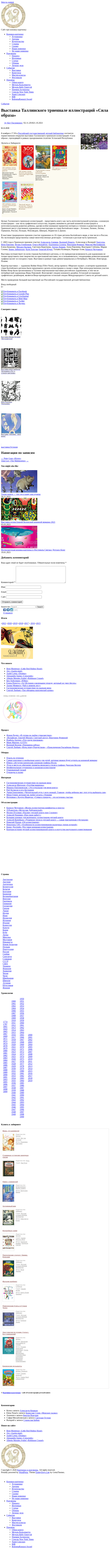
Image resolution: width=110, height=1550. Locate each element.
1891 (5, 1077)
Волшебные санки (10, 1231)
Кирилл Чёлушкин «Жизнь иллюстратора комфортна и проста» (35, 808)
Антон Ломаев (58, 247)
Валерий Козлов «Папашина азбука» (23, 745)
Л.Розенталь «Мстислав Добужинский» (24, 810)
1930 (13, 1068)
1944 (13, 1102)
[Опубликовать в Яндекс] (13, 303)
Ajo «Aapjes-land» (14, 671)
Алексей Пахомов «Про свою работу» (23, 815)
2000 (30, 1035)
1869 (5, 1036)
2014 (30, 1068)
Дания (5, 911)
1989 (22, 1093)
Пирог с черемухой (10, 1182)
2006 (30, 1049)
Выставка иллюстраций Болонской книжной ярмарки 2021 (28, 522)
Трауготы (100, 242)
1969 (22, 1044)
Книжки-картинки (14, 34)
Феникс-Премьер (21, 1371)
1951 (22, 1001)
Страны (15, 44)
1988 (22, 1090)
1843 (5, 1029)
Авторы (15, 39)
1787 (5, 1024)
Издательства (18, 41)
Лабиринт (19, 1211)
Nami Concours (18, 94)
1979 (22, 1068)
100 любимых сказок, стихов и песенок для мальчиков (9, 205)
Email (3, 592)
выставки (5, 447)
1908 (13, 1015)
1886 (5, 1065)
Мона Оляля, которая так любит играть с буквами (29, 795)
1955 (22, 1011)
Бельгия (6, 889)
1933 (13, 1076)
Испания (7, 920)
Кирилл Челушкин (93, 249)
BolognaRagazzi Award (22, 99)
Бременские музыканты (12, 1366)
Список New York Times (23, 92)
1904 (13, 1008)
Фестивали (17, 77)
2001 (30, 1037)
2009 (30, 1056)
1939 (13, 1090)
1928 (13, 1064)
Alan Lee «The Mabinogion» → (15, 461)
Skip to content (7, 2)
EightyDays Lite (43, 1472)
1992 (22, 1100)
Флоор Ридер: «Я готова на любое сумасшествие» (29, 735)
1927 (13, 1061)
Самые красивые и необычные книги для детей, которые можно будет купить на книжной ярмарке (51, 760)
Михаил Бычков (23, 247)
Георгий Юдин (45, 249)
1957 (22, 1015)
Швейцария (8, 978)
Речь (27, 1160)
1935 (13, 1080)
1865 (5, 1031)
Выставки (16, 70)
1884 (5, 1060)
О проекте (8, 613)
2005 (30, 1047)
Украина (6, 966)
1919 (13, 1042)
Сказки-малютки (21, 1374)
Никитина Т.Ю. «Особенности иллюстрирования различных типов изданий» (41, 824)
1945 (13, 1105)
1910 (13, 1020)
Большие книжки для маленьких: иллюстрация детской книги (34, 817)
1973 (22, 1054)
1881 (5, 1053)
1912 (13, 1025)
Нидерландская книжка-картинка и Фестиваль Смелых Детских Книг (33, 550)
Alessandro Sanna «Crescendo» (19, 676)
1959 (22, 1020)
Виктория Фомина (75, 244)
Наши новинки (19, 48)
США (5, 964)
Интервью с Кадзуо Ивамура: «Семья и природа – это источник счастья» (39, 797)
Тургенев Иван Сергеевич (21, 1355)
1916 (13, 1035)
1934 (13, 1078)
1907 (13, 1013)
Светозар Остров (43, 1418)
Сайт (3, 597)
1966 (22, 1037)
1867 (5, 1034)
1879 (5, 1048)
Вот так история (21, 1139)
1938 (13, 1088)
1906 (13, 1011)
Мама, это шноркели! (11, 1131)
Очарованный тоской (16, 770)
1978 (22, 1066)
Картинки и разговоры (12, 1393)
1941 (13, 1095)
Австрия (6, 882)
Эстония (14, 447)
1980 (22, 1071)
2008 (30, 1054)
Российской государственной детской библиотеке (41, 133)
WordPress (23, 1472)
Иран (5, 915)
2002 (30, 1040)
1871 (5, 1038)
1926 (13, 1059)
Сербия (6, 954)
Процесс (16, 56)
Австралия (7, 879)
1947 (13, 1109)
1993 (22, 1102)
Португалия (8, 949)
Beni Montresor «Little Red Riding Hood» (24, 669)
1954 (22, 1008)
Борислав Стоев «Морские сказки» (42, 1413)
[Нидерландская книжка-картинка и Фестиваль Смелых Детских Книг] (19, 547)
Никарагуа (7, 942)
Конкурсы (16, 73)
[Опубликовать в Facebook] (14, 291)
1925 (13, 1056)
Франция (7, 968)
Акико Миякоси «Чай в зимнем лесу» (23, 685)
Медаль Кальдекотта (21, 85)
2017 (26, 623)
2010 (30, 1059)
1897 (5, 1087)
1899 (5, 1091)
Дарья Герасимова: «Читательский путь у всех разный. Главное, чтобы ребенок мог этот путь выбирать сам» (56, 792)
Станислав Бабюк (31, 1420)
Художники (17, 36)
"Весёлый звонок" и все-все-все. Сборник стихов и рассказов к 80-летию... (25, 207)
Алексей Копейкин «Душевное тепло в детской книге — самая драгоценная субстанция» (47, 820)
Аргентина (8, 884)
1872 (5, 1041)
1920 (13, 1044)
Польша (6, 947)
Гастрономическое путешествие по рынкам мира (28, 688)
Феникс (18, 1339)
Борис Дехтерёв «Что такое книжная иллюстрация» (30, 827)
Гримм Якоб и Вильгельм (22, 1378)
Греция (6, 908)
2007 (30, 1052)
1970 (22, 1047)
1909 (13, 1018)
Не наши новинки (20, 51)
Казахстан (7, 925)
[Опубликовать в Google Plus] (15, 294)
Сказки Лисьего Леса (20, 1238)
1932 (13, 1073)
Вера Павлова (7, 244)
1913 (13, 1028)
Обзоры (15, 63)
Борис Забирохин (17, 249)
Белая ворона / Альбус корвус (21, 1187)
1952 (22, 1003)
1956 (22, 1013)
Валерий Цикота (66, 242)
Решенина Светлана (22, 1142)
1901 (13, 1003)
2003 (30, 1042)
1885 (5, 1063)
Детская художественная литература (21, 1215)
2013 (30, 1066)
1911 (13, 1023)
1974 (22, 1056)
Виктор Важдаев (30, 1415)
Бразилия (7, 894)
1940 (13, 1093)
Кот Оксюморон (14, 123)
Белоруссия (8, 887)
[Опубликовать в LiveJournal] (15, 296)
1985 (22, 1083)
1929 (13, 1066)
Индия (6, 913)
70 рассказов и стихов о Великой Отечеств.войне (43, 172)
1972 (22, 1052)
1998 (22, 1114)
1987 (22, 1088)
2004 (30, 1044)
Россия (6, 952)
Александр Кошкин (29, 1410)
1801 (5, 1026)
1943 (13, 1100)
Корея (5, 930)
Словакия (7, 959)
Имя (3, 587)
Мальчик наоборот (10, 1282)
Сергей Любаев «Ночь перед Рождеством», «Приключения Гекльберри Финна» (42, 747)
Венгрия (6, 899)
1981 (22, 1073)
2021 (4, 623)
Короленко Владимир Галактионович (21, 1359)
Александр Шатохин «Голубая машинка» (25, 785)
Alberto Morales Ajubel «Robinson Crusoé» (25, 678)
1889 (5, 1072)
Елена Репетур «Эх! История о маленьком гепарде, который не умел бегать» (41, 683)
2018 (21, 623)
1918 (13, 1040)
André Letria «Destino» (16, 673)
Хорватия (7, 971)
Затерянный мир (9, 1206)
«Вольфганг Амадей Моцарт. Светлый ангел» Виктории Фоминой (37, 738)
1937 (13, 1085)
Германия (7, 903)
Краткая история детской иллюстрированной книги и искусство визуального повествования (49, 829)
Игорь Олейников (23, 244)
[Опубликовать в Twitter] (13, 301)
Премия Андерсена (20, 89)
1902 (13, 1006)
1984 (22, 1080)
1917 (13, 1037)
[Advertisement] (55, 851)
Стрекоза (19, 1286)
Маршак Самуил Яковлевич (7, 177)
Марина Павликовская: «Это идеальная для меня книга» (32, 787)
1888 (5, 1070)
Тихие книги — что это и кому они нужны (21, 494)
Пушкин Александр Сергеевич (21, 1348)
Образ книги (17, 82)
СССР (5, 961)
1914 (13, 1030)
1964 (22, 1032)
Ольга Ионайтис (40, 244)
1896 (5, 1084)
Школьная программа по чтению (22, 1343)
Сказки (15, 46)
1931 (13, 1071)
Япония (6, 988)
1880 (5, 1051)
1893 (5, 1079)
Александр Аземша (49, 242)
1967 (22, 1040)
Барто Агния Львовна (9, 174)
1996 (22, 1109)
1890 (5, 1075)
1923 (13, 1052)
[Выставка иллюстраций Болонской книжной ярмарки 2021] (19, 520)
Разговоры (11, 53)
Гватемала (7, 901)
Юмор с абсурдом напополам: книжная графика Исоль (31, 763)
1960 (22, 1023)
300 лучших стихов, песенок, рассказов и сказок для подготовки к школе (26, 174)
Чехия (5, 973)
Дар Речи (24, 1163)
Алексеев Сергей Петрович (41, 176)
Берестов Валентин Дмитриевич (8, 211)
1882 (5, 1055)
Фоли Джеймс (20, 1270)
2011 (30, 1061)
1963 (22, 1030)
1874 (5, 1043)
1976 (22, 1061)
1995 (22, 1107)
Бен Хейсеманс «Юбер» (17, 681)
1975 (22, 1059)
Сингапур (7, 956)
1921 (13, 1047)
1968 (22, 1042)
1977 (22, 1064)
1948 (13, 1112)
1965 (22, 1035)
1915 (13, 1032)
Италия (6, 923)
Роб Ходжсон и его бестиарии (20, 790)
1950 (22, 999)
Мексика (7, 937)
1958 (22, 1018)
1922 (13, 1049)
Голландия (7, 906)
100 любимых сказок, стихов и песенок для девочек (9, 169)
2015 (38, 623)
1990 (22, 1095)
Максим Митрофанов (95, 244)
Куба (5, 932)
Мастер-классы (19, 75)
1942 (13, 1097)
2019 (15, 623)
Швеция (6, 980)
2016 (33, 623)
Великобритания (10, 896)
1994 (22, 1105)
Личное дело (17, 65)
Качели (18, 1136)
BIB (13, 97)
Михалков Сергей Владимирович (8, 173)
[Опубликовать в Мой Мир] (14, 298)
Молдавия (7, 940)
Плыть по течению (15, 758)
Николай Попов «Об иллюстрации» (22, 822)
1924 (13, 1054)
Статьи (15, 61)
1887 (5, 1067)
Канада (6, 927)
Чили (5, 976)
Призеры (10, 80)
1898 (5, 1089)
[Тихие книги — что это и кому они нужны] (19, 492)
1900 (13, 1001)
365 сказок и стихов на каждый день (59, 168)
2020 (10, 623)
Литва (5, 935)
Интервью (16, 58)
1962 (22, 1028)
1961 (22, 1025)
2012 (30, 1064)
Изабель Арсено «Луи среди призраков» (24, 740)
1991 (22, 1097)
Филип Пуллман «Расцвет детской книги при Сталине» (32, 812)
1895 (5, 1082)
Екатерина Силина (57, 244)
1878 (5, 1046)
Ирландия (7, 918)
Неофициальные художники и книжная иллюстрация (30, 767)
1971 (22, 1049)
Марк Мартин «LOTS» (16, 742)
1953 (22, 1006)
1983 (22, 1078)
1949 (13, 1114)
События (10, 68)
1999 (22, 1117)
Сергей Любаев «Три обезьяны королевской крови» (30, 690)
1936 (13, 1083)
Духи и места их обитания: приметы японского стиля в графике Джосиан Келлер (43, 765)
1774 (5, 1022)
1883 (5, 1058)
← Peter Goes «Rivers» (11, 458)
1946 (13, 1107)
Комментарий (8, 582)
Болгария (7, 891)
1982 (22, 1076)
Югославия (8, 985)
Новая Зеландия (10, 944)
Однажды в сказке (14, 772)
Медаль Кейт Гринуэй (22, 87)
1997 (22, 1112)
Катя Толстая (32, 249)
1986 (22, 1085)
